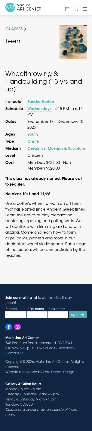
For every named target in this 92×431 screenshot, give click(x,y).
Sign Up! (77, 314)
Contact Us (14, 352)
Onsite (33, 141)
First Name (37, 308)
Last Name (58, 308)
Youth (32, 134)
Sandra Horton (40, 101)
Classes (14, 28)
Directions (65, 347)
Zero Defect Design (58, 371)
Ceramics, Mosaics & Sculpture (56, 148)
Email (13, 308)
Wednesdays (39, 108)
